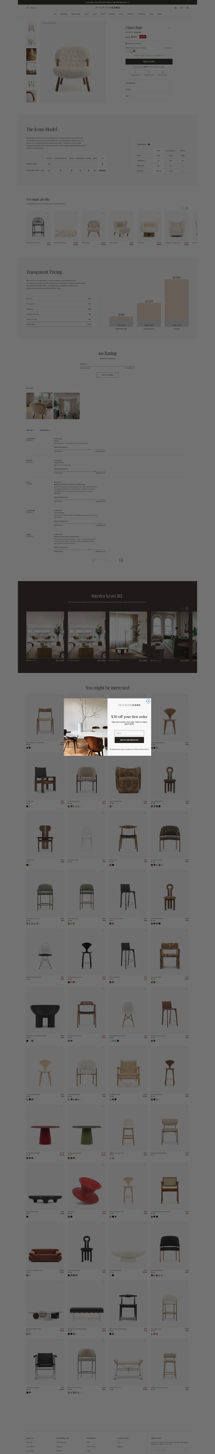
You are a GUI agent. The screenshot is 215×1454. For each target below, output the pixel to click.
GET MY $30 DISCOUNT (129, 740)
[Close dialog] (148, 701)
